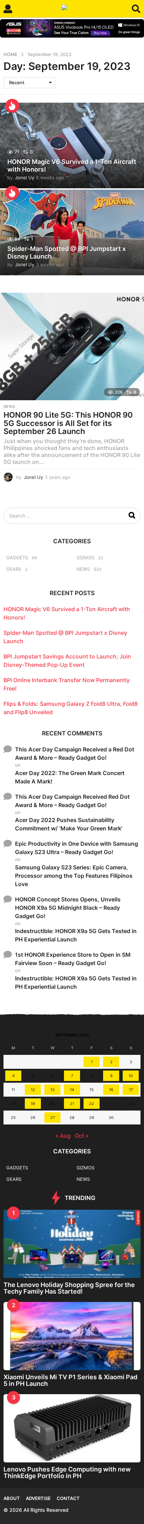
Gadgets (17, 557)
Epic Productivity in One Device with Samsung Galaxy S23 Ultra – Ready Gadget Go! (76, 847)
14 (72, 1089)
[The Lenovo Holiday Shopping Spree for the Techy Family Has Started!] (72, 1244)
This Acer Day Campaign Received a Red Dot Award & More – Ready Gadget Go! (74, 753)
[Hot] (12, 106)
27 (52, 1117)
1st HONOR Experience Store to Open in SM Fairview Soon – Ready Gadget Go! (73, 958)
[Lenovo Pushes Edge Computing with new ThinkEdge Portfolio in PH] (72, 1428)
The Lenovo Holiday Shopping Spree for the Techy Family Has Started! (69, 1288)
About (11, 1498)
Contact (68, 1498)
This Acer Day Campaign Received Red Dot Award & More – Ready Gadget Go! (72, 800)
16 (111, 1089)
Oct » (82, 1135)
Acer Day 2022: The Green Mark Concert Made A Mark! (69, 777)
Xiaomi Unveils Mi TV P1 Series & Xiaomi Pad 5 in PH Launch (70, 1380)
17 (131, 1089)
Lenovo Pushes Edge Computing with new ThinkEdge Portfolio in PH (67, 1472)
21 (72, 1103)
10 (131, 1075)
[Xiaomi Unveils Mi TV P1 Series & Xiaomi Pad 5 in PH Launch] (72, 1336)
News (9, 406)
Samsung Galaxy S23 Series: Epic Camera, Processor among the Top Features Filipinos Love (73, 875)
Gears (13, 569)
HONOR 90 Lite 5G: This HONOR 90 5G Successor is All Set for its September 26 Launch (68, 423)
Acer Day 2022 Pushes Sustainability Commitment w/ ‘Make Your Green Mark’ (68, 824)
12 (33, 1089)
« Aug (63, 1135)
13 (52, 1089)
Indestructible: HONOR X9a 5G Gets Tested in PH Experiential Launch (76, 935)
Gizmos (85, 557)
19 (33, 1103)
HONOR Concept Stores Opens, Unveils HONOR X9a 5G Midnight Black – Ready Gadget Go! (68, 907)
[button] (7, 9)
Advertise (38, 1498)
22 (91, 1103)
